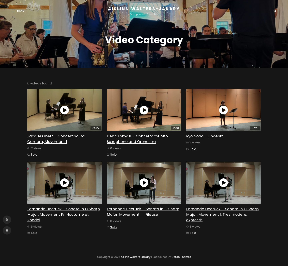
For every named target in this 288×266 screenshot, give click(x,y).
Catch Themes (181, 257)
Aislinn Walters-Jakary (144, 8)
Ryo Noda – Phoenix (204, 136)
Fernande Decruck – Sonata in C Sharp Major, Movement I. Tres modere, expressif (222, 214)
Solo (34, 154)
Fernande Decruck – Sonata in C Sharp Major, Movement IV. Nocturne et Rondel (63, 214)
